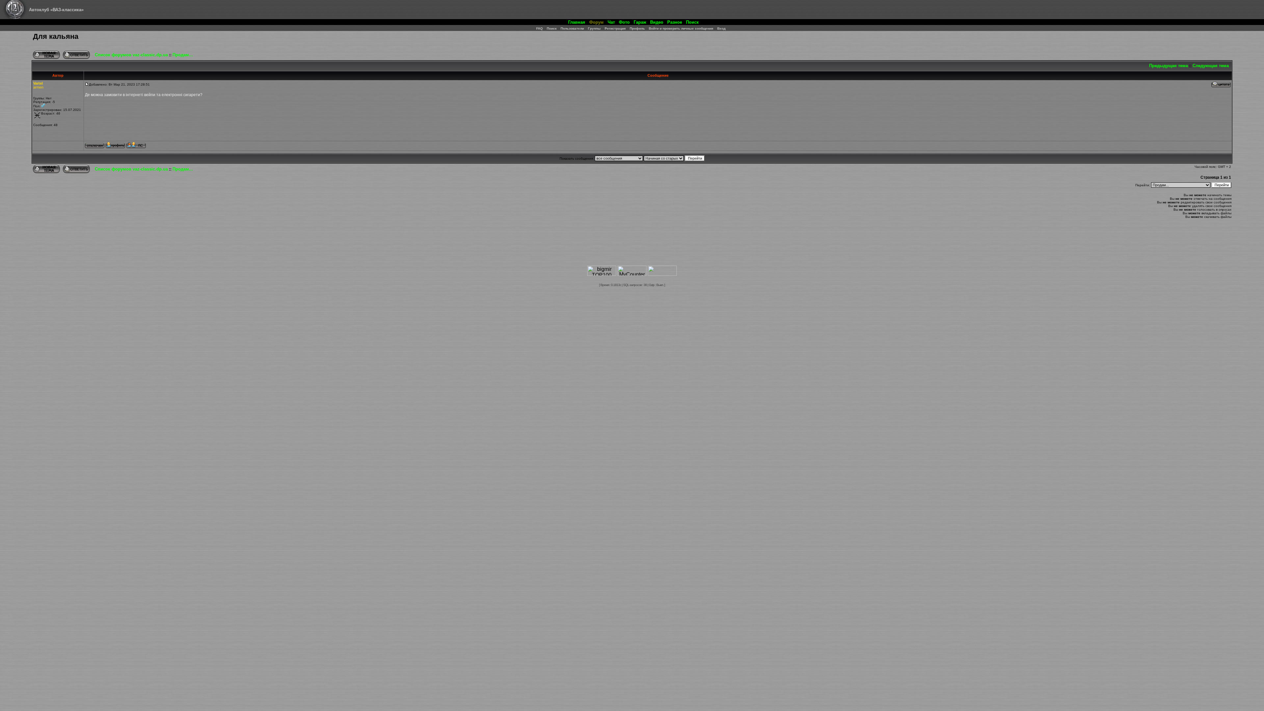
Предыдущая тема (1168, 65)
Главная (576, 22)
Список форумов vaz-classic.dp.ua (131, 54)
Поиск (692, 22)
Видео (656, 22)
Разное (674, 22)
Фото (624, 22)
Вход (721, 28)
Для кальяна (55, 36)
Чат (611, 22)
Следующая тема (1211, 65)
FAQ (539, 28)
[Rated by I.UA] (662, 274)
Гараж (640, 22)
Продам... (182, 54)
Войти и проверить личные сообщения (681, 28)
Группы (594, 28)
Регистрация (615, 28)
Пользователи (572, 28)
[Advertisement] (632, 245)
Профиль (637, 28)
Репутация (41, 102)
